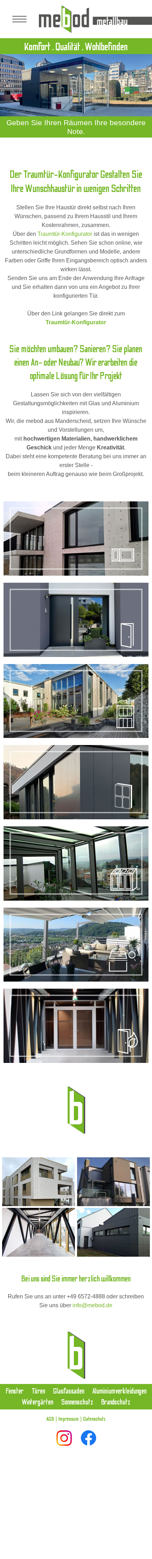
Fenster (15, 1391)
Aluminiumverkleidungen (119, 1391)
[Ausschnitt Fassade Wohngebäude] (113, 1181)
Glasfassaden (68, 1391)
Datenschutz (94, 1419)
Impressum (68, 1419)
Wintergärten (37, 1402)
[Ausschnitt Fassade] (113, 1232)
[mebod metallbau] (95, 19)
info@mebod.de (92, 1305)
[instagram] (64, 1438)
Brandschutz (115, 1402)
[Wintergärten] (76, 863)
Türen (38, 1391)
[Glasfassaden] (76, 701)
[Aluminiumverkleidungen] (76, 782)
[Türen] (76, 620)
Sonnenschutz (77, 1402)
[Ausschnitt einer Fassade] (38, 1181)
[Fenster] (76, 538)
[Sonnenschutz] (76, 945)
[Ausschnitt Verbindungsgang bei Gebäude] (38, 1232)
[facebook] (88, 1438)
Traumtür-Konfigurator (64, 234)
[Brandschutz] (76, 1026)
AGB (50, 1419)
